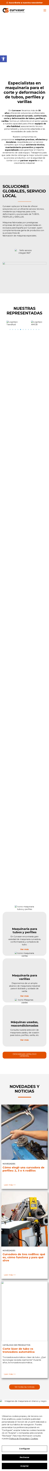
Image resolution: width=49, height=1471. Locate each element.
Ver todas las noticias (24, 1387)
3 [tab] (15, 329)
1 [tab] (10, 329)
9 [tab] (31, 329)
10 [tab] (33, 329)
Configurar (24, 1449)
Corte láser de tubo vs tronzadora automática (19, 1350)
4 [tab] (18, 329)
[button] (3, 58)
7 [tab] (26, 329)
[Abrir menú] (45, 10)
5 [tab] (20, 329)
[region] (24, 44)
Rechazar (24, 1457)
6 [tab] (23, 329)
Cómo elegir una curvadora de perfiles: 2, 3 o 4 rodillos (23, 1169)
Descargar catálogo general (24, 1055)
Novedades (9, 1164)
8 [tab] (28, 329)
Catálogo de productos (16, 1345)
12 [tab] (39, 329)
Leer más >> (10, 1185)
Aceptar (24, 1466)
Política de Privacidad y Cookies (23, 1438)
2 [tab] (12, 329)
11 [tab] (36, 329)
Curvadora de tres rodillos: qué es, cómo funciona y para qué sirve (24, 1257)
